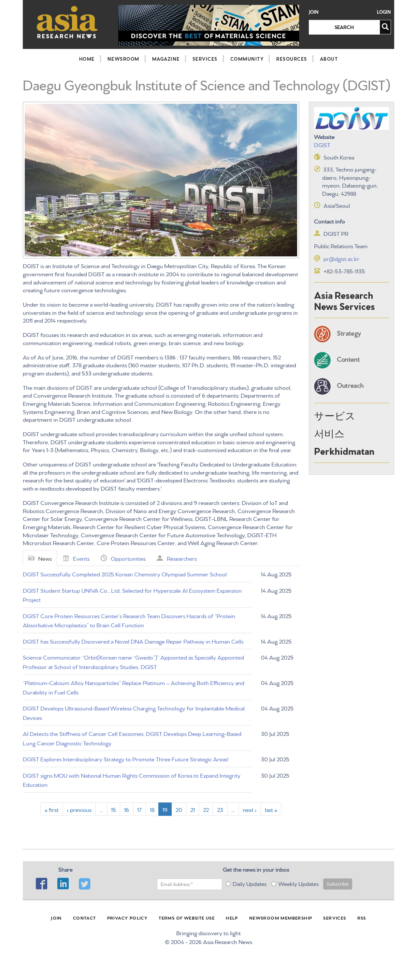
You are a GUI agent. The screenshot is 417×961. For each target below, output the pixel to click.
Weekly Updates (298, 883)
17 (139, 809)
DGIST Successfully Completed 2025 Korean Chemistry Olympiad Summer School (125, 573)
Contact (84, 917)
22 (206, 809)
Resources (291, 59)
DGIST (322, 144)
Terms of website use (187, 917)
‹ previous (79, 809)
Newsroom (123, 59)
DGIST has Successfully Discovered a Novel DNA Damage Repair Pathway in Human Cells (133, 641)
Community (247, 59)
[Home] (67, 22)
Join (314, 11)
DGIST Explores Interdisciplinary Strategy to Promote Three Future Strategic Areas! (126, 758)
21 (192, 809)
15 (113, 809)
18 (152, 809)
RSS (361, 917)
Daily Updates (249, 883)
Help (232, 917)
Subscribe (338, 884)
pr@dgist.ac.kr (341, 258)
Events (81, 558)
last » (271, 809)
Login (384, 11)
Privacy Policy (127, 917)
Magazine (166, 59)
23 (220, 809)
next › (250, 809)
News (45, 558)
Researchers (182, 558)
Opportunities (128, 558)
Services (205, 59)
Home (87, 59)
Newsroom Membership (280, 917)
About (329, 59)
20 (179, 809)
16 (126, 809)
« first (52, 809)
